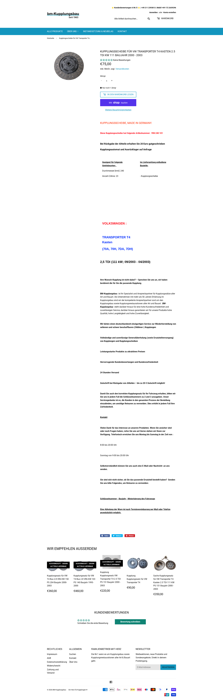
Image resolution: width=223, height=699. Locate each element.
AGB (49, 658)
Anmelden (153, 12)
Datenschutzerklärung (57, 662)
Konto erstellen (169, 12)
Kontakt (122, 31)
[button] (106, 60)
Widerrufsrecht (53, 665)
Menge (103, 76)
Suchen (72, 654)
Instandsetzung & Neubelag (98, 31)
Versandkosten (122, 69)
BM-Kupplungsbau (59, 690)
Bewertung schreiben (130, 621)
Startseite (50, 38)
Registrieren (168, 667)
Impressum (52, 654)
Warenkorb (167, 18)
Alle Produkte (55, 31)
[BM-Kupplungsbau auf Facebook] (111, 682)
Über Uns (72, 31)
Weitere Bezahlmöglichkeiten (118, 110)
